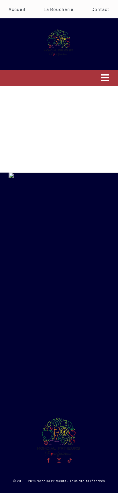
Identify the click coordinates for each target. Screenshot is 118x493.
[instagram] (59, 460)
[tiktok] (69, 460)
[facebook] (48, 460)
